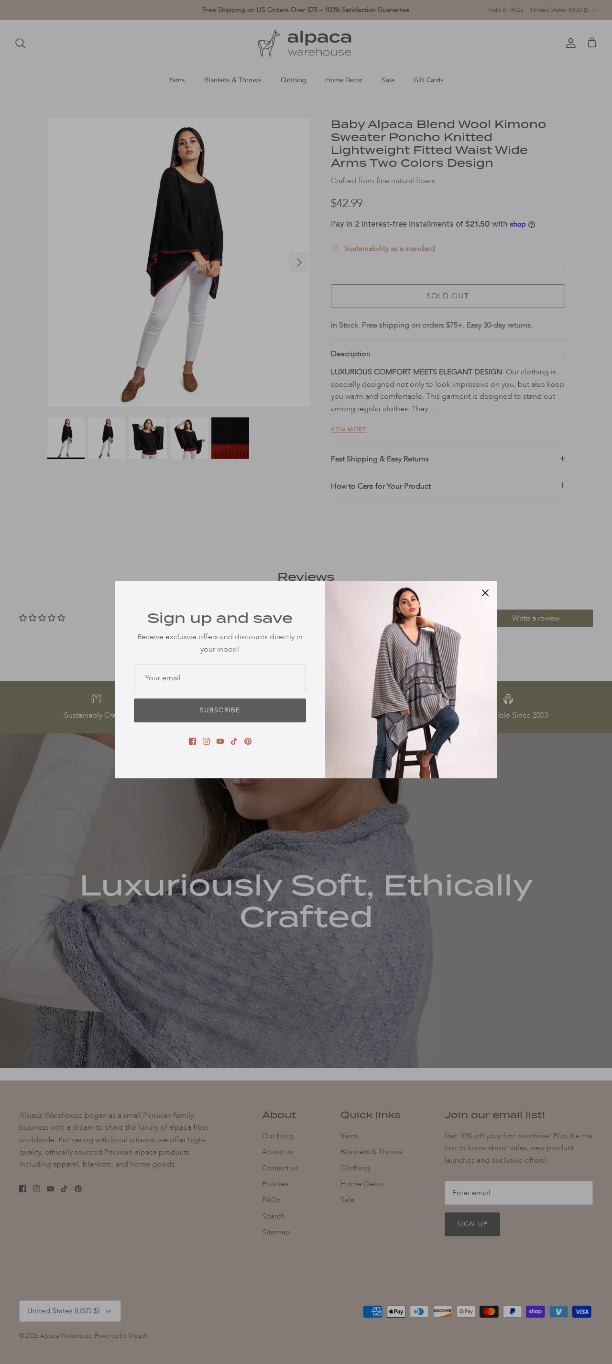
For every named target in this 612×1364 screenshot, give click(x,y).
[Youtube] (220, 741)
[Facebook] (192, 741)
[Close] (485, 592)
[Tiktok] (234, 741)
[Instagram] (206, 741)
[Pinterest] (247, 741)
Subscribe (220, 710)
